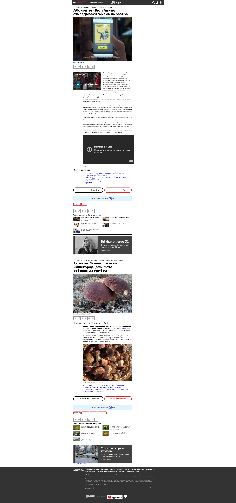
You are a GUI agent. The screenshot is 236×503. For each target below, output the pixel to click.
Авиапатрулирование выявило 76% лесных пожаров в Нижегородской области (90, 439)
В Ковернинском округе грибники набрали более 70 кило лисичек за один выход (120, 427)
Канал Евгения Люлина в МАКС (82, 314)
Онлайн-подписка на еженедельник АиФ (143, 469)
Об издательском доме (92, 469)
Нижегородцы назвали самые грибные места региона (89, 432)
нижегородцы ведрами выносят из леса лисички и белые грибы (104, 387)
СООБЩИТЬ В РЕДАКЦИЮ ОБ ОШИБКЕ (129, 471)
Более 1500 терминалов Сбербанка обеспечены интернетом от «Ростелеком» (104, 174)
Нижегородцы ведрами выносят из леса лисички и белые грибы (90, 426)
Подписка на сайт (90, 471)
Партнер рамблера (101, 496)
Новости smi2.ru (79, 255)
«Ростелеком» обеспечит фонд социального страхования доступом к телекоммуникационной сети (86, 220)
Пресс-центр (104, 469)
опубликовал (125, 328)
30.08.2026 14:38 (78, 260)
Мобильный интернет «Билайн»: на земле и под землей (119, 218)
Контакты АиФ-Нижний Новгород (107, 471)
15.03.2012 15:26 (77, 7)
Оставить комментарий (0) (118, 190)
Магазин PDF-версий (123, 469)
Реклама (112, 469)
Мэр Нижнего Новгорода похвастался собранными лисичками (117, 433)
